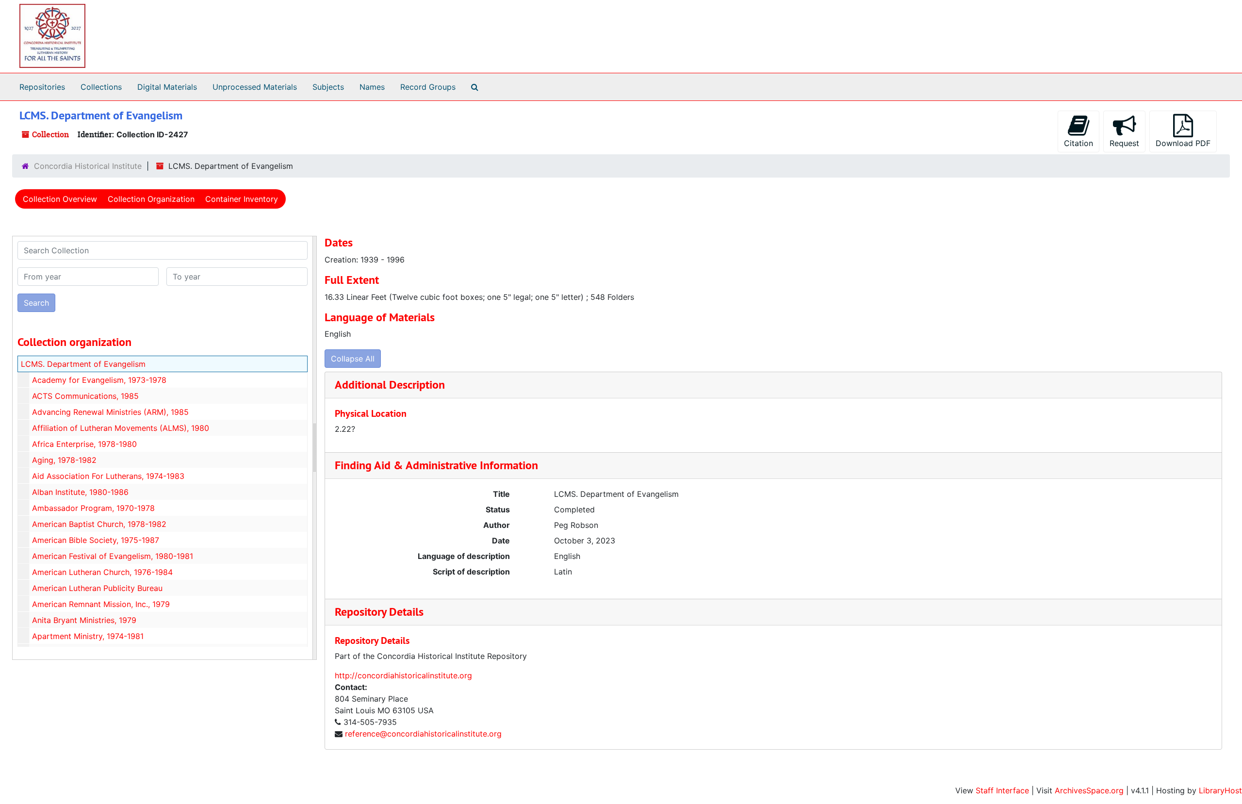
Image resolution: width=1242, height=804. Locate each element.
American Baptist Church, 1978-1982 (99, 524)
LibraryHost (1220, 790)
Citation (1078, 143)
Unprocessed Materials (254, 87)
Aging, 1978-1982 (64, 460)
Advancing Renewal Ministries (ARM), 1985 (110, 412)
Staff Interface (1002, 790)
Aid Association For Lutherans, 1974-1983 (108, 476)
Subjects (328, 87)
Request (1124, 143)
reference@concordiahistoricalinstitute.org (423, 733)
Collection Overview (60, 199)
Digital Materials (167, 87)
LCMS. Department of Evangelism (83, 364)
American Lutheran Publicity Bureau (97, 588)
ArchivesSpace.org (1089, 790)
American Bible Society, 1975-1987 (95, 540)
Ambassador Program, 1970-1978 (93, 508)
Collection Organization (151, 199)
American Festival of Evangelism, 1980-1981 (112, 556)
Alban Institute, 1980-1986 (80, 492)
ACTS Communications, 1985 (85, 396)
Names (372, 87)
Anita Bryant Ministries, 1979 (84, 620)
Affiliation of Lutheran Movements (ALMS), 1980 (120, 428)
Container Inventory (241, 199)
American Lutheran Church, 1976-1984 (102, 572)
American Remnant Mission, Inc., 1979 (101, 604)
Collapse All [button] (353, 358)
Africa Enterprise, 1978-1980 (84, 444)
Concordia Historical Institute (88, 166)
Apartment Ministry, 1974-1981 (88, 636)
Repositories (42, 87)
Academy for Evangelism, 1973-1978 (99, 380)
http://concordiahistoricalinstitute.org (403, 675)
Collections (101, 87)
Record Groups (428, 87)
